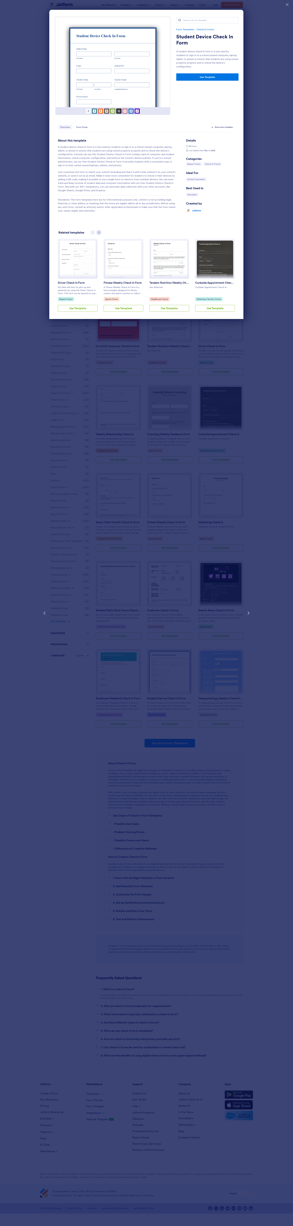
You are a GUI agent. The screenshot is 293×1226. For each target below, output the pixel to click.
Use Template (207, 77)
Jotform (196, 210)
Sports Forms (112, 299)
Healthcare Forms (159, 299)
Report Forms (194, 163)
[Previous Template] (44, 613)
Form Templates (185, 29)
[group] (78, 277)
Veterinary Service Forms (209, 299)
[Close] (287, 4)
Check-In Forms (205, 29)
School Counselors (196, 179)
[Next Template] (248, 613)
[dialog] (146, 613)
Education (192, 194)
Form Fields (82, 127)
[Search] (179, 20)
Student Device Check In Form (204, 40)
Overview (65, 127)
